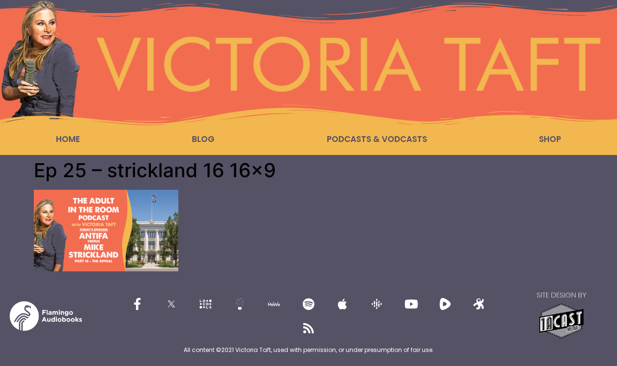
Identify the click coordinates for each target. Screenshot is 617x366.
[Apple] (343, 304)
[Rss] (308, 328)
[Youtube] (411, 304)
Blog (203, 139)
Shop (550, 139)
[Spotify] (308, 304)
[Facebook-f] (137, 304)
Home (68, 139)
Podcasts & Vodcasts (377, 139)
